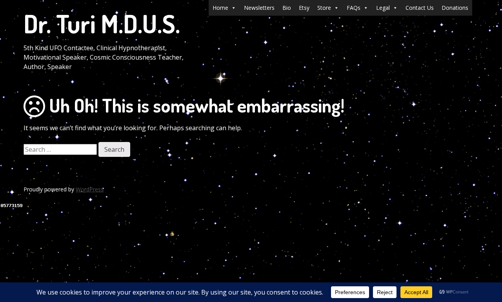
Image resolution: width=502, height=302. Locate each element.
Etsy (304, 7)
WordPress (90, 189)
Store (324, 7)
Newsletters (259, 7)
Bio (286, 7)
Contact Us (420, 7)
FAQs (353, 7)
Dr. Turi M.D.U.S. (102, 23)
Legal (383, 7)
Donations (455, 7)
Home (220, 7)
